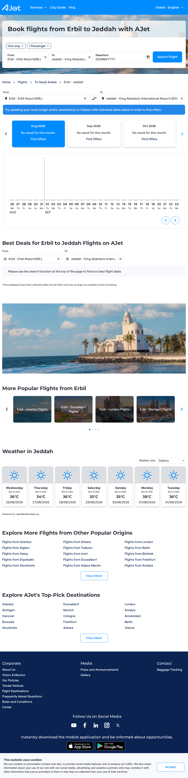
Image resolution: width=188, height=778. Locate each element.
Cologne (69, 616)
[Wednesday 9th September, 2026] (94, 200)
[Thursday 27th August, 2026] (18, 200)
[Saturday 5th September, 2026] (70, 200)
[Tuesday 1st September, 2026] (47, 200)
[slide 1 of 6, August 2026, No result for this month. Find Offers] (38, 134)
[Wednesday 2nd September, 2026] (53, 200)
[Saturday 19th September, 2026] (153, 200)
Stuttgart (8, 610)
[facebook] (84, 725)
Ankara (68, 628)
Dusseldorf (71, 604)
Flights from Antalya (139, 565)
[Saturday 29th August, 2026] (29, 200)
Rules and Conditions (17, 702)
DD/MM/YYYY (105, 59)
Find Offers (38, 139)
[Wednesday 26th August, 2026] (12, 200)
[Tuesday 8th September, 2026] (88, 200)
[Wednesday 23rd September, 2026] (176, 200)
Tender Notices (13, 685)
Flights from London (139, 542)
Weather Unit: (147, 460)
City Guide (58, 7)
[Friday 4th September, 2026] (65, 200)
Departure (102, 55)
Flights (22, 82)
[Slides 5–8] (92, 429)
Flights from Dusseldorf (80, 559)
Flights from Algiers (16, 548)
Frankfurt (70, 622)
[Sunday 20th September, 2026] (159, 200)
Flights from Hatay (15, 553)
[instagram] (106, 725)
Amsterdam (133, 616)
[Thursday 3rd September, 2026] (59, 200)
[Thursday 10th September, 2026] (100, 200)
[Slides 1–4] (89, 429)
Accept (170, 767)
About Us (8, 669)
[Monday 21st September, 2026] (164, 200)
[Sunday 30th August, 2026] (35, 200)
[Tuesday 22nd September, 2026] (170, 200)
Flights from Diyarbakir (18, 559)
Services (38, 7)
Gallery (85, 675)
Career (7, 707)
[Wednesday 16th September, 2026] (135, 200)
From (11, 55)
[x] (117, 725)
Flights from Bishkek (139, 553)
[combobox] (25, 59)
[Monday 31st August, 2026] (41, 200)
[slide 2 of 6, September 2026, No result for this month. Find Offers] (94, 134)
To (53, 55)
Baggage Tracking (169, 669)
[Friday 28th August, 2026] (23, 200)
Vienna (129, 628)
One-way (14, 46)
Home (6, 82)
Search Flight (167, 57)
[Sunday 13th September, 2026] (117, 200)
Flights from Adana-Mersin (82, 565)
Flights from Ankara (77, 542)
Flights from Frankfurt (140, 559)
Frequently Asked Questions (22, 696)
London (130, 604)
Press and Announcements (100, 669)
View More (94, 576)
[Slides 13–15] (98, 429)
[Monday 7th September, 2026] (82, 200)
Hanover (8, 616)
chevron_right (182, 134)
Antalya (130, 610)
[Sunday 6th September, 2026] (76, 200)
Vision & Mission (13, 675)
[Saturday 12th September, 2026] (112, 200)
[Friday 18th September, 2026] (147, 200)
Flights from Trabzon (78, 548)
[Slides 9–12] (95, 429)
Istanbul (8, 604)
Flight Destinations (15, 691)
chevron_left (6, 134)
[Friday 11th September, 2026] (106, 200)
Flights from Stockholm (18, 565)
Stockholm (9, 628)
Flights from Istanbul (16, 542)
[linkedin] (95, 725)
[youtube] (73, 725)
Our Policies (10, 680)
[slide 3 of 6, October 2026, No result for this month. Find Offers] (149, 134)
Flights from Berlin (137, 548)
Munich (68, 610)
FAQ (72, 7)
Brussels (8, 622)
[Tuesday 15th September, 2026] (129, 200)
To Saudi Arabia (46, 82)
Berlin (129, 622)
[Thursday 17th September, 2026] (141, 200)
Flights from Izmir (75, 553)
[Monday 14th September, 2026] (123, 200)
